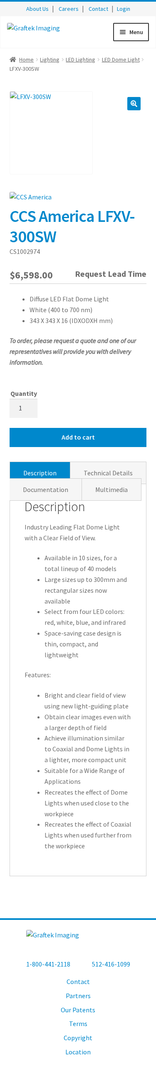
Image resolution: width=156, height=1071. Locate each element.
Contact (98, 8)
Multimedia (111, 489)
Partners (78, 995)
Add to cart (78, 437)
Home (26, 59)
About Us (37, 8)
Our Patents (78, 1010)
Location (78, 1052)
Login (123, 8)
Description (40, 473)
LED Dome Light (121, 59)
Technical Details (108, 473)
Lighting (49, 59)
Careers (69, 8)
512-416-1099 (111, 964)
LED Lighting (80, 59)
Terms (78, 1023)
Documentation (45, 489)
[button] (134, 103)
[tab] (40, 473)
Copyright (78, 1038)
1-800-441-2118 (48, 964)
